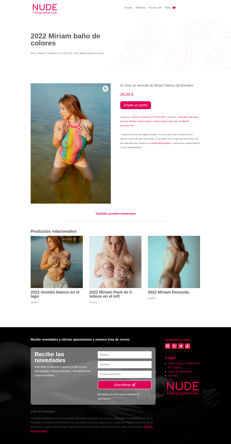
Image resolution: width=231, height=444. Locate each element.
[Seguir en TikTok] (187, 346)
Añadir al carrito (136, 105)
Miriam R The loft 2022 (60, 53)
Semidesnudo (127, 125)
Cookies (173, 375)
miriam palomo (144, 121)
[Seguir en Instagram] (167, 346)
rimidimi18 (184, 121)
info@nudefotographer (161, 143)
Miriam (132, 121)
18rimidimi (183, 117)
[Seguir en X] (174, 346)
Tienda (128, 8)
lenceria (124, 121)
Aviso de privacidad (180, 371)
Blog (167, 8)
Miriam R (42, 53)
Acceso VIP (155, 8)
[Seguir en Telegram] (181, 346)
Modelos (140, 8)
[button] (105, 89)
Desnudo (193, 117)
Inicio (33, 53)
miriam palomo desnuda (165, 121)
